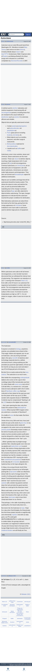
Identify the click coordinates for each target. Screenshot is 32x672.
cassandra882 (12, 342)
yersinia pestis (5, 429)
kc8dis (8, 268)
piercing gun (27, 601)
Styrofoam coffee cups (13, 391)
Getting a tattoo (27, 605)
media (9, 150)
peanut (8, 104)
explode (14, 514)
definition (4, 576)
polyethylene (11, 130)
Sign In (28, 34)
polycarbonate (14, 128)
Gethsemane (10, 41)
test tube (15, 135)
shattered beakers (7, 530)
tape (13, 191)
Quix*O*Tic (4, 54)
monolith (15, 358)
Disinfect (12, 622)
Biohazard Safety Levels (4, 622)
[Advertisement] (16, 16)
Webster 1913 (12, 576)
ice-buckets (15, 462)
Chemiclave (20, 601)
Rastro (5, 56)
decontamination (12, 146)
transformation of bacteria (27, 618)
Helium (22, 49)
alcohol (16, 117)
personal (4, 342)
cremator (18, 205)
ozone (12, 415)
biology (18, 349)
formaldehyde (19, 174)
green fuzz (23, 423)
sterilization (20, 618)
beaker (9, 135)
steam (16, 159)
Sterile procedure (12, 612)
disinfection (5, 117)
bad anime (13, 471)
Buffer (12, 618)
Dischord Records (16, 61)
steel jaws (12, 497)
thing (3, 41)
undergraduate (24, 377)
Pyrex (9, 132)
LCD (4, 402)
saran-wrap (18, 384)
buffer (19, 148)
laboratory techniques (12, 605)
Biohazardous (11, 144)
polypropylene (22, 126)
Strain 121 (24, 280)
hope (23, 508)
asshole (3, 483)
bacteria (4, 625)
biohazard (4, 612)
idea (3, 268)
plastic (14, 126)
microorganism (6, 112)
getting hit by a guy (12, 601)
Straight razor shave (20, 626)
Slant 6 (18, 52)
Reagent (4, 618)
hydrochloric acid (16, 446)
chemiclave (20, 165)
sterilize (15, 108)
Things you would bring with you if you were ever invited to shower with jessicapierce (19, 612)
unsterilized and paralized (13, 459)
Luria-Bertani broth (4, 605)
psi (11, 163)
